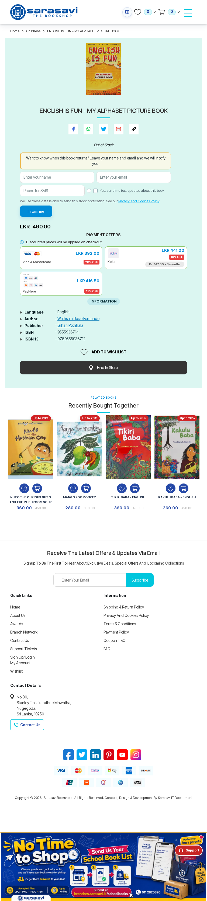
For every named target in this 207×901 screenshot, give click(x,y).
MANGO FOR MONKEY (79, 497)
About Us (17, 615)
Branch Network (23, 632)
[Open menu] (188, 13)
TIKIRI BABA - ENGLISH (128, 497)
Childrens (33, 31)
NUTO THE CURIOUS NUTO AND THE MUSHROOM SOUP (30, 499)
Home (14, 31)
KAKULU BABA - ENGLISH (177, 497)
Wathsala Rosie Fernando (78, 318)
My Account (20, 662)
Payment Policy (116, 632)
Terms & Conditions (120, 623)
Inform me (36, 211)
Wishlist (16, 671)
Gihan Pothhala (70, 325)
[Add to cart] (37, 488)
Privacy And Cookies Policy (138, 201)
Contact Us (19, 640)
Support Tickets (23, 648)
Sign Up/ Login (22, 657)
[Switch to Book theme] (127, 12)
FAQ (107, 648)
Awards (16, 623)
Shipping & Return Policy (124, 607)
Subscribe (140, 580)
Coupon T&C (114, 640)
